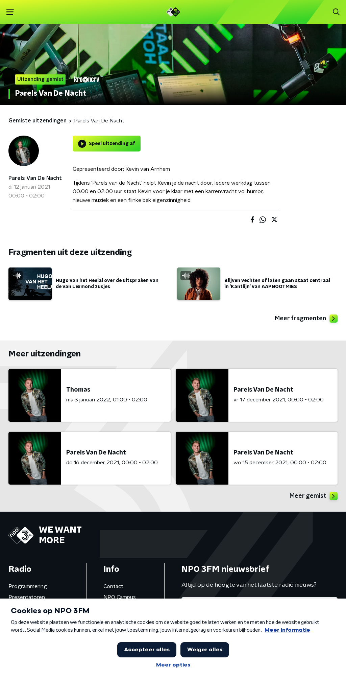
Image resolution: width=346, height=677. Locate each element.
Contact (113, 586)
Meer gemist (308, 496)
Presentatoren (26, 597)
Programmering (27, 586)
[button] (10, 12)
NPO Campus (119, 597)
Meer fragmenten (300, 319)
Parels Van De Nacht (35, 178)
